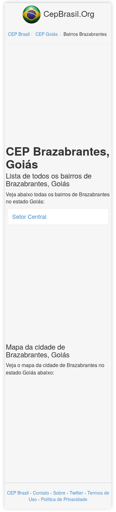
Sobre (59, 492)
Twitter (76, 492)
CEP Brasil (18, 492)
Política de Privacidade (64, 499)
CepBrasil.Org (67, 13)
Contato (41, 492)
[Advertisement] (59, 95)
